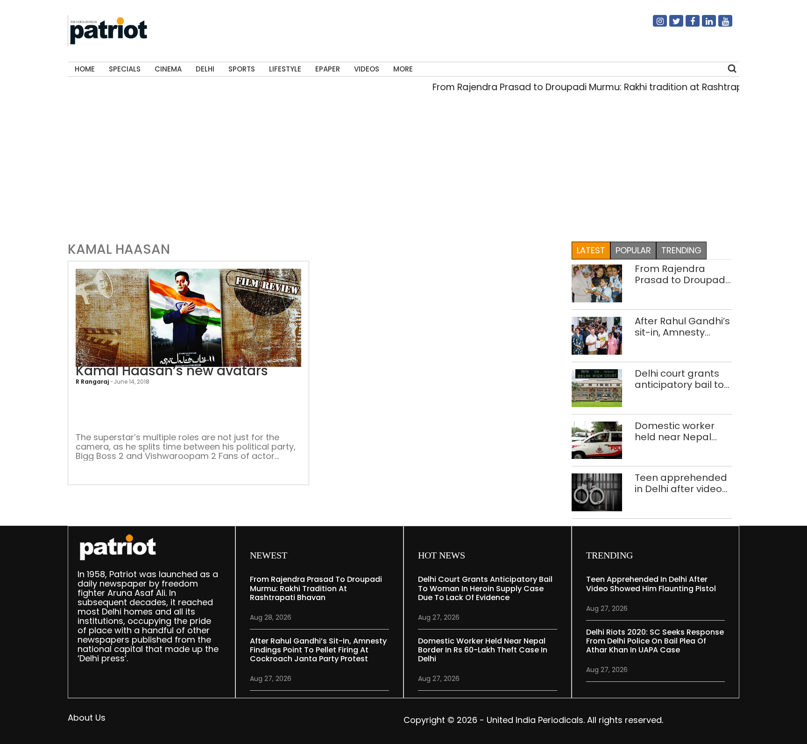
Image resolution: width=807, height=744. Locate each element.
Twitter (671, 25)
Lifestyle (285, 69)
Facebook (687, 25)
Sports (241, 69)
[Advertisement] (403, 170)
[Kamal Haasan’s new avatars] (188, 317)
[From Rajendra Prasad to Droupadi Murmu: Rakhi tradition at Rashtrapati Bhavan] (597, 282)
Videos (366, 69)
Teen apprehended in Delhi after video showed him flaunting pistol (681, 483)
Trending (681, 250)
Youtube (720, 25)
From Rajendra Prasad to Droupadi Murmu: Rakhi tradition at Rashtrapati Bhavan (598, 87)
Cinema (168, 69)
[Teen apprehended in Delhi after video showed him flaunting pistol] (597, 492)
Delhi (205, 69)
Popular (633, 250)
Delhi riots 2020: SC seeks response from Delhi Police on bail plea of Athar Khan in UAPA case (655, 641)
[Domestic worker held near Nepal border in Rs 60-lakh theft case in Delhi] (597, 439)
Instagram (654, 25)
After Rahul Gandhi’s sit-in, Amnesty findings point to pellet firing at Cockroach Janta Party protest (682, 326)
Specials (125, 69)
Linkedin (703, 25)
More (403, 69)
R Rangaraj (92, 382)
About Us (87, 717)
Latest (591, 250)
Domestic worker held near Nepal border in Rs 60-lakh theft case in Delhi (682, 431)
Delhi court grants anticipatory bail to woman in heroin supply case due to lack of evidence (679, 379)
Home (85, 69)
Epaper (327, 69)
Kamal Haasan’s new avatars (172, 371)
